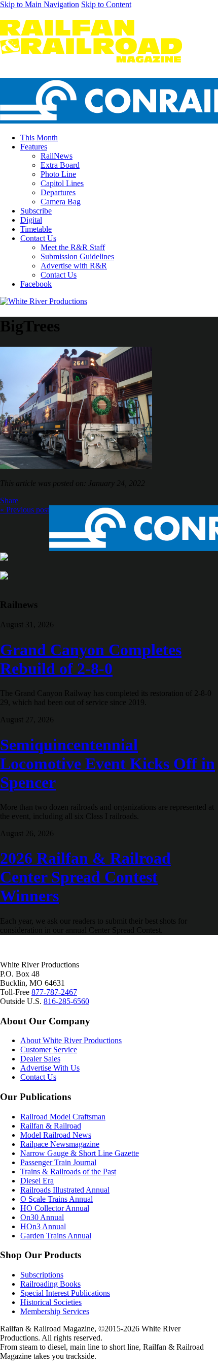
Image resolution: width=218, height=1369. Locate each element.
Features (33, 146)
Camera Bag (61, 201)
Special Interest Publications (65, 1293)
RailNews (56, 155)
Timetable (36, 229)
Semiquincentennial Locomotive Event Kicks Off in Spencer (107, 764)
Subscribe (36, 210)
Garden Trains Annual (55, 1235)
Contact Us (38, 238)
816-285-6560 (66, 1001)
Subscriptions (41, 1274)
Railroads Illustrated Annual (65, 1189)
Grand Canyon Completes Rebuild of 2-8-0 (90, 659)
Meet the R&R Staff (73, 247)
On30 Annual (42, 1217)
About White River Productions (71, 1040)
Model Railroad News (55, 1135)
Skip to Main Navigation (39, 4)
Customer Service (48, 1049)
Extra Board (60, 165)
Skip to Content (106, 4)
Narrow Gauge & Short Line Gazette (79, 1153)
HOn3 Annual (43, 1226)
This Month (39, 137)
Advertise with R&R (74, 265)
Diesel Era (37, 1180)
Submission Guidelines (77, 256)
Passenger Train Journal (58, 1162)
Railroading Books (50, 1284)
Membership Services (54, 1311)
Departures (58, 192)
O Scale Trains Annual (56, 1199)
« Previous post (24, 509)
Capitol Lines (62, 183)
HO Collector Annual (54, 1208)
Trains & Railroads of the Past (68, 1171)
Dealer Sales (40, 1058)
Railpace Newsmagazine (59, 1144)
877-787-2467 (54, 992)
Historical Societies (51, 1302)
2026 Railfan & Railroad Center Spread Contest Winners (85, 877)
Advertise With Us (50, 1067)
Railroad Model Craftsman (62, 1116)
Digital (31, 220)
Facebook (36, 284)
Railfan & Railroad (50, 1125)
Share (9, 500)
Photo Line (58, 174)
